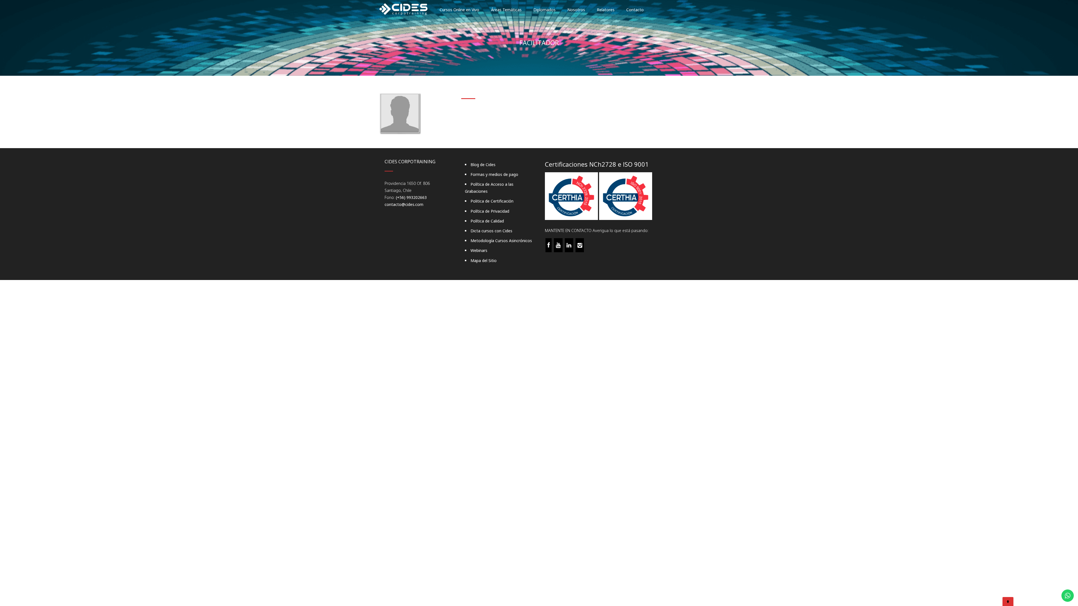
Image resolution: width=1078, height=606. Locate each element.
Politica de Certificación (492, 201)
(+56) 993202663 (411, 197)
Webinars (479, 250)
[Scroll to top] (1007, 601)
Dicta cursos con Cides (491, 230)
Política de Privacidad (490, 211)
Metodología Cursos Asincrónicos (501, 240)
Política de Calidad (487, 221)
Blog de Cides (483, 164)
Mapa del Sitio (484, 260)
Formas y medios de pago (494, 174)
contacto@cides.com (404, 204)
